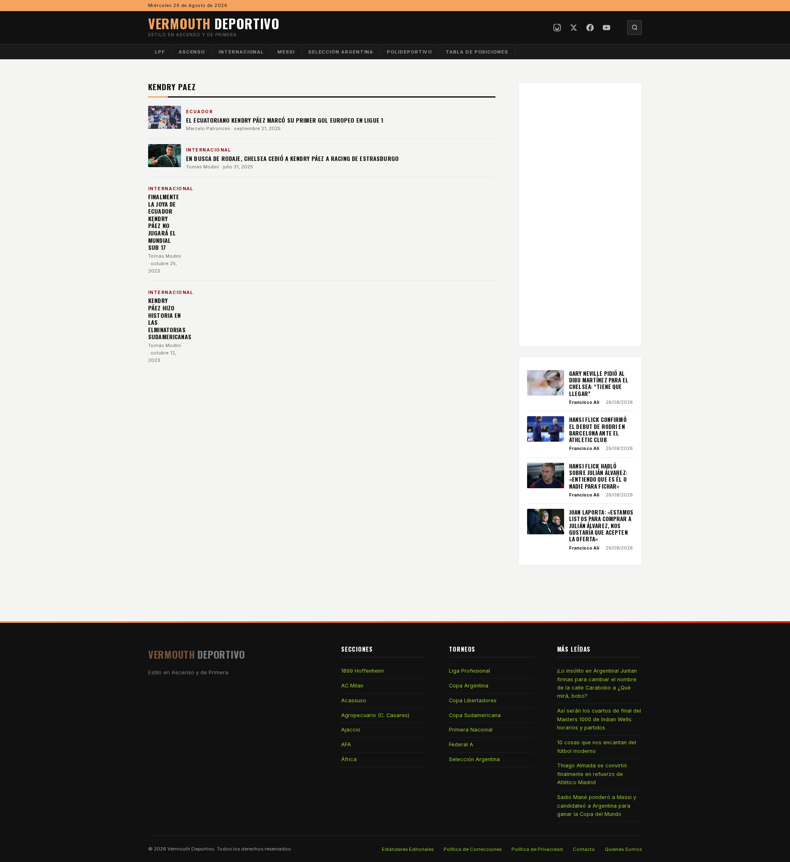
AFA (346, 744)
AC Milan (352, 686)
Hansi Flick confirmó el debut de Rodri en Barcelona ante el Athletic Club (598, 429)
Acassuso (353, 700)
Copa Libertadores (473, 700)
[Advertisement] (580, 214)
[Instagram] (557, 27)
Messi (286, 52)
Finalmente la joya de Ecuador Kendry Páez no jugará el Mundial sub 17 (163, 222)
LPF (160, 52)
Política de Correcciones (473, 849)
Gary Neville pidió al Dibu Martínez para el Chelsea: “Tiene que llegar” (598, 383)
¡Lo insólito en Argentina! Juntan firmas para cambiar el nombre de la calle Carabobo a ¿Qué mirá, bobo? (597, 683)
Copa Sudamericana (475, 715)
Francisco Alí (584, 402)
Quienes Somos (623, 849)
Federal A (461, 744)
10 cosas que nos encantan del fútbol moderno (596, 746)
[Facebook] (590, 27)
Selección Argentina (341, 52)
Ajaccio (350, 730)
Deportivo (214, 23)
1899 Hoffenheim (362, 671)
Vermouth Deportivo (190, 849)
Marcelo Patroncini (208, 128)
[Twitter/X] (573, 27)
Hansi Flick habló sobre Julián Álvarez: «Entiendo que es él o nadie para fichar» (598, 476)
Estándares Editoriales (408, 849)
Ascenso (192, 52)
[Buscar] (634, 27)
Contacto (584, 849)
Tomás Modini (202, 167)
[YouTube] (606, 27)
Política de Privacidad (537, 849)
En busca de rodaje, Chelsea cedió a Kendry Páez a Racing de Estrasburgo (292, 158)
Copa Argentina (468, 686)
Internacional (241, 52)
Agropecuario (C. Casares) (375, 715)
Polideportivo (409, 52)
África (349, 759)
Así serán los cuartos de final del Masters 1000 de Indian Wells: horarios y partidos (599, 719)
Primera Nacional (471, 730)
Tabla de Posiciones (477, 52)
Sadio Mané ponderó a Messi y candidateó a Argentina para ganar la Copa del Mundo (596, 805)
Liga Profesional (469, 671)
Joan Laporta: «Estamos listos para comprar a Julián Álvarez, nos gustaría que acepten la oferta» (601, 525)
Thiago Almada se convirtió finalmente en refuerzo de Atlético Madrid (592, 773)
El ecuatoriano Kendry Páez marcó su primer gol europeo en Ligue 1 (284, 120)
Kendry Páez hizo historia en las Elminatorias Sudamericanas (169, 318)
